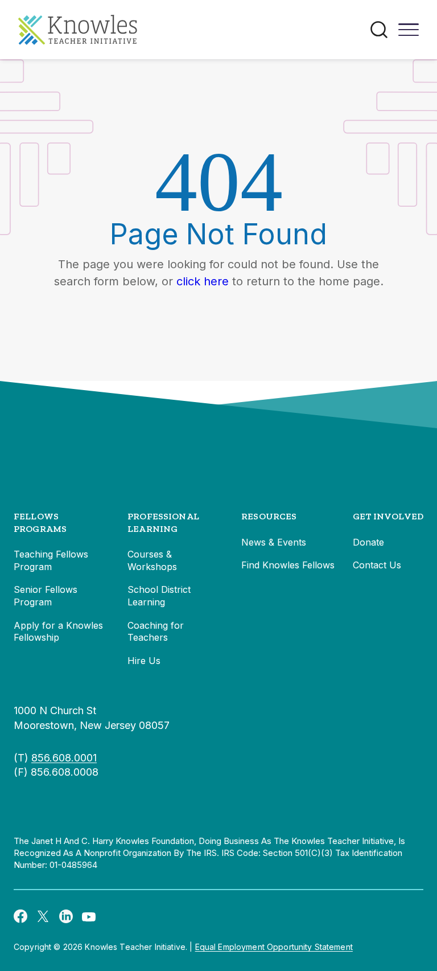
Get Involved (388, 516)
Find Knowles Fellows (288, 565)
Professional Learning (163, 522)
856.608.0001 (64, 758)
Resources (268, 516)
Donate (368, 542)
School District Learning (159, 596)
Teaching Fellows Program (51, 560)
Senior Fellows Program (45, 596)
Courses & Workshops (152, 560)
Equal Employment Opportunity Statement (274, 947)
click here (202, 281)
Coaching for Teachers (155, 632)
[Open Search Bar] (379, 29)
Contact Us (377, 565)
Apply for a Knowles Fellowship (58, 632)
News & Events (273, 542)
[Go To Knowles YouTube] (89, 916)
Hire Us (143, 660)
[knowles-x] (43, 916)
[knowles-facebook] (20, 915)
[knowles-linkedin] (66, 916)
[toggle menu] (408, 33)
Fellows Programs (40, 522)
